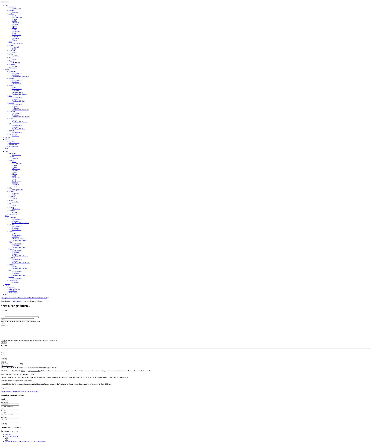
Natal (14, 29)
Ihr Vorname (4, 402)
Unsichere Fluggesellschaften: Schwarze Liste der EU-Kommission (25, 441)
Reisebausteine (17, 73)
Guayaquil (15, 47)
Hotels (14, 87)
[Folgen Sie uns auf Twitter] (29, 391)
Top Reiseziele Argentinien (20, 76)
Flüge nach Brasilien (34, 371)
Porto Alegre (16, 31)
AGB (6, 438)
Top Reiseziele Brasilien (19, 94)
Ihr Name (4, 410)
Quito (14, 49)
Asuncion (15, 56)
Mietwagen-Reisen (18, 92)
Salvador (15, 36)
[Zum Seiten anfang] (7, 366)
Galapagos (15, 108)
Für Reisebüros (13, 146)
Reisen (7, 69)
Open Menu (5, 2)
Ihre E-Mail (4, 418)
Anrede (3, 399)
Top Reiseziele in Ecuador (20, 110)
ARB (6, 440)
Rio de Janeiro (16, 35)
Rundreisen (15, 75)
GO (21, 364)
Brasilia (14, 19)
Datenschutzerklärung (11, 436)
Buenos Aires (16, 8)
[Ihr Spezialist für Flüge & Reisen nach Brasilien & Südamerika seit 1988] (25, 298)
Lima (14, 59)
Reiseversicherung (14, 143)
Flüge (6, 5)
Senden (4, 423)
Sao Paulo (15, 38)
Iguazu (14, 26)
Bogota (14, 52)
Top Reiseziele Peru (18, 129)
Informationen (16, 83)
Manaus (14, 28)
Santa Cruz (15, 12)
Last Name (7, 414)
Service (7, 139)
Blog (6, 148)
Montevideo (16, 63)
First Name (7, 406)
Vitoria (14, 40)
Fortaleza (15, 24)
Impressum (8, 434)
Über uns (11, 141)
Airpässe (7, 137)
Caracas (14, 66)
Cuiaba (14, 21)
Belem (14, 15)
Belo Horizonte (17, 17)
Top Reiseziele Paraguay (20, 122)
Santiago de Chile (17, 43)
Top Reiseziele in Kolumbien (21, 117)
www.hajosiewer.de (15, 301)
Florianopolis (16, 22)
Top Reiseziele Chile (18, 101)
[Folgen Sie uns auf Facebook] (10, 391)
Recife (14, 33)
